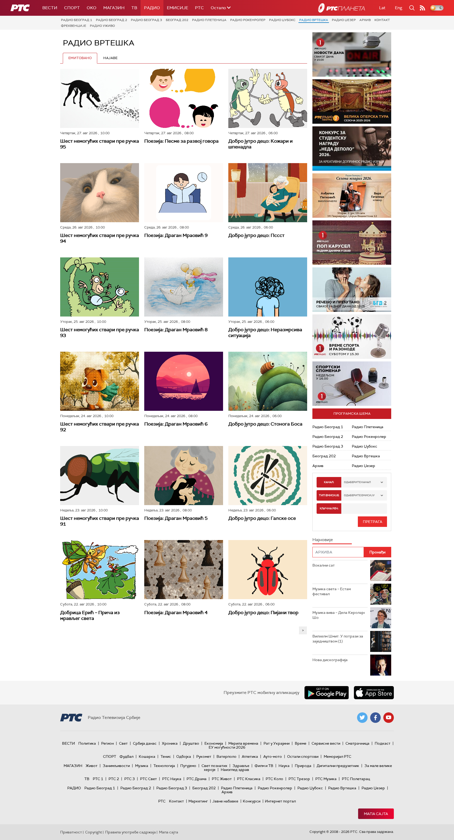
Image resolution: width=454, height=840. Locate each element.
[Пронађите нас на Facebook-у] (375, 717)
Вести (49, 8)
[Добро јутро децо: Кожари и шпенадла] (267, 98)
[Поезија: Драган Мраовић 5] (183, 475)
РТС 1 (98, 778)
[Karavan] (351, 242)
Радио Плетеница (209, 20)
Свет (123, 743)
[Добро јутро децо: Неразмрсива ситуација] (267, 287)
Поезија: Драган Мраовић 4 (176, 612)
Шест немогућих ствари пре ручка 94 (99, 238)
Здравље (241, 765)
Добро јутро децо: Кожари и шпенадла (260, 144)
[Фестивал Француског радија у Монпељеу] (351, 101)
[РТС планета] (341, 8)
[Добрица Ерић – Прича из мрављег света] (99, 569)
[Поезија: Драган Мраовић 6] (183, 381)
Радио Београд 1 (76, 20)
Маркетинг (198, 801)
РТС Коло (274, 778)
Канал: (329, 482)
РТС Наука (171, 778)
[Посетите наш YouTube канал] (388, 717)
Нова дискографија (330, 659)
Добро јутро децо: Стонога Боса (265, 424)
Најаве (110, 58)
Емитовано (80, 58)
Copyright (93, 832)
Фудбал (126, 756)
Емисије (177, 8)
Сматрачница (357, 743)
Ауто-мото (272, 756)
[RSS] (422, 8)
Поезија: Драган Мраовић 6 (176, 424)
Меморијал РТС (337, 756)
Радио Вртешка (313, 20)
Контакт (382, 20)
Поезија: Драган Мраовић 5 (176, 518)
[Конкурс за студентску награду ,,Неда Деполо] (351, 148)
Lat (382, 8)
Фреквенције (73, 26)
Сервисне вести (326, 743)
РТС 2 (114, 778)
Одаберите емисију (359, 495)
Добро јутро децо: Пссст (256, 235)
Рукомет (203, 756)
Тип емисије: (329, 495)
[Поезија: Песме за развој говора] (183, 98)
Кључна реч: (329, 508)
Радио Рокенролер (247, 20)
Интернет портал (280, 801)
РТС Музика (326, 778)
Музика (141, 765)
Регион (107, 743)
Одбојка (183, 756)
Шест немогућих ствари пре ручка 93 (99, 332)
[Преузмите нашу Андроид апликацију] (327, 692)
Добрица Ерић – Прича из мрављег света (90, 615)
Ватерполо (226, 756)
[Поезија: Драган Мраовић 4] (183, 569)
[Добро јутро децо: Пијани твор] (267, 569)
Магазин (114, 8)
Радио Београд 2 (111, 20)
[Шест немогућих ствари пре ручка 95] (99, 98)
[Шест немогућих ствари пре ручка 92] (99, 381)
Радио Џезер (344, 20)
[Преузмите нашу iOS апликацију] (374, 692)
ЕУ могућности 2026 (227, 747)
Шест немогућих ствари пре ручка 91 (99, 521)
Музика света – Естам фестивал (331, 592)
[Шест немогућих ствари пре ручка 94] (99, 192)
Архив (365, 20)
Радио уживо (102, 26)
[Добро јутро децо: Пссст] (267, 192)
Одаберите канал (357, 482)
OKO (91, 8)
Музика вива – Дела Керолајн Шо (338, 615)
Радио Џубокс (282, 20)
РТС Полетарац (356, 778)
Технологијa (164, 765)
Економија (213, 743)
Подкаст (382, 743)
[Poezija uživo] (351, 195)
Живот (91, 765)
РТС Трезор (299, 778)
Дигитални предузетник (338, 765)
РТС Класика (248, 778)
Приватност (71, 832)
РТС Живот (222, 778)
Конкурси (251, 801)
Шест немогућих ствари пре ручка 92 (99, 427)
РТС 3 (129, 778)
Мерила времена (243, 743)
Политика (87, 743)
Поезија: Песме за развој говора (181, 141)
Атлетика (250, 756)
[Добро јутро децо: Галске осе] (267, 475)
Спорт (72, 8)
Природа (303, 765)
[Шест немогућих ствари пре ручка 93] (99, 287)
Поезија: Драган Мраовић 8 (176, 329)
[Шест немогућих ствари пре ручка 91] (99, 475)
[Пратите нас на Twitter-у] (362, 717)
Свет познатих (214, 765)
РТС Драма (197, 778)
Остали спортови (302, 756)
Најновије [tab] (322, 539)
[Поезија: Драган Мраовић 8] (183, 287)
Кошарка (147, 756)
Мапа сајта (376, 813)
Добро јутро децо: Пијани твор (263, 612)
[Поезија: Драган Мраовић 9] (183, 192)
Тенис (166, 756)
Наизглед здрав (235, 769)
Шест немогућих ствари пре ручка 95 (99, 144)
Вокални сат (323, 565)
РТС (199, 8)
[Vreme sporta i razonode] (351, 336)
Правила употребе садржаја (130, 832)
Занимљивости (116, 765)
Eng (398, 8)
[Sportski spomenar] (351, 383)
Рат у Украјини (277, 743)
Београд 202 (177, 20)
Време (300, 743)
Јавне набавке (225, 801)
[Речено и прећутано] (351, 289)
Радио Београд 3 (146, 20)
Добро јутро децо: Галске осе (262, 518)
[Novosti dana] (351, 54)
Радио (152, 8)
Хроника (170, 743)
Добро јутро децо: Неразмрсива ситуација (265, 332)
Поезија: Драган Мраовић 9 (176, 235)
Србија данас (145, 743)
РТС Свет (148, 778)
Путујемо (188, 765)
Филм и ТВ (264, 765)
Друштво (191, 743)
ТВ (134, 8)
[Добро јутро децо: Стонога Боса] (267, 381)
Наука (284, 765)
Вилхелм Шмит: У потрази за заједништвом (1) (337, 639)
